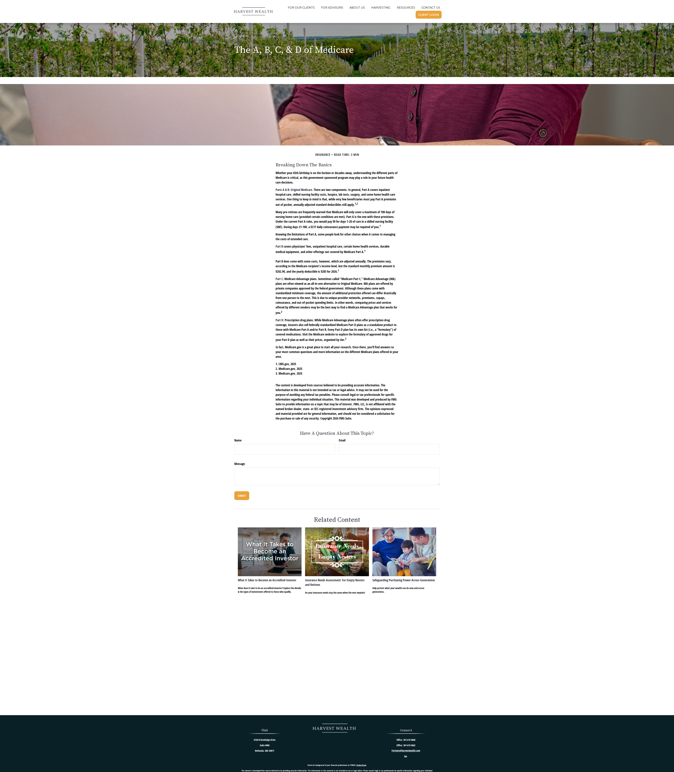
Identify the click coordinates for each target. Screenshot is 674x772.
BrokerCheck (361, 765)
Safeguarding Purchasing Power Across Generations (403, 580)
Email (342, 440)
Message (239, 464)
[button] (301, 7)
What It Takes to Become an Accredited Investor (267, 580)
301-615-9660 (409, 739)
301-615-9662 (409, 745)
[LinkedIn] (405, 756)
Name (238, 440)
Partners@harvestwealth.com (406, 750)
